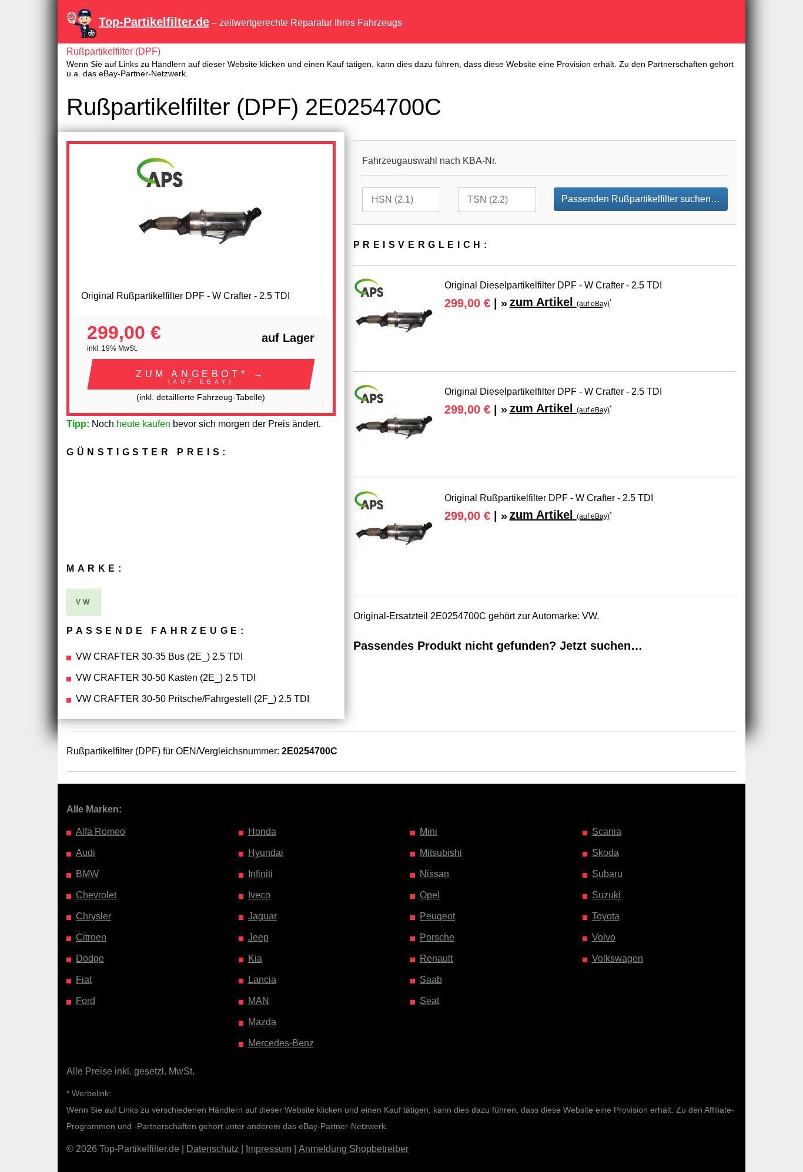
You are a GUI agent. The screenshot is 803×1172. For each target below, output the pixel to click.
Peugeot (437, 916)
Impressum (269, 1149)
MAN (258, 1001)
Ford (85, 1001)
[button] (201, 374)
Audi (85, 853)
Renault (436, 958)
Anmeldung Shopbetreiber (354, 1149)
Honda (262, 832)
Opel (430, 895)
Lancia (262, 980)
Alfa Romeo (100, 832)
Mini (428, 832)
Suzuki (606, 895)
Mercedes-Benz (281, 1043)
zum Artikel (560, 301)
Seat (429, 1001)
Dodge (90, 958)
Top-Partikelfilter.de (154, 21)
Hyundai (265, 853)
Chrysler (93, 916)
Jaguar (262, 916)
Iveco (259, 895)
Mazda (262, 1022)
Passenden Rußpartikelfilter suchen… (640, 199)
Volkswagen (617, 958)
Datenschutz (212, 1149)
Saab (431, 980)
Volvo (603, 937)
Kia (255, 958)
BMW (87, 874)
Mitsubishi (441, 853)
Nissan (434, 874)
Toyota (606, 916)
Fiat (84, 980)
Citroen (91, 937)
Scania (606, 832)
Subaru (607, 874)
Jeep (258, 937)
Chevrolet (96, 895)
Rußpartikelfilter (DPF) (113, 51)
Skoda (605, 853)
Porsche (437, 937)
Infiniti (260, 874)
